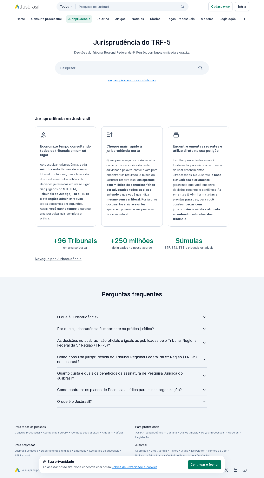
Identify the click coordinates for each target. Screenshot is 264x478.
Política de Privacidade (149, 455)
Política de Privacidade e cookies (134, 467)
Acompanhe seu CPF (55, 432)
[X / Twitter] (226, 470)
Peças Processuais (213, 432)
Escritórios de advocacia (104, 450)
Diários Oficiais (189, 432)
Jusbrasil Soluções (26, 450)
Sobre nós (141, 450)
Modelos (233, 432)
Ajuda (184, 450)
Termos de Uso (217, 450)
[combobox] (123, 6)
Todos (64, 6)
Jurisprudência (155, 432)
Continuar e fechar (205, 464)
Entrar (242, 6)
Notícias (119, 432)
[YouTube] (244, 470)
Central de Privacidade (180, 455)
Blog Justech (159, 450)
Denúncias (203, 455)
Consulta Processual (27, 432)
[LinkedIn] (235, 470)
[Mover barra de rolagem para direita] (244, 18)
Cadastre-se (220, 6)
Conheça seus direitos (85, 432)
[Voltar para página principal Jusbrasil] (27, 7)
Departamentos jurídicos (56, 450)
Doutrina (172, 432)
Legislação (142, 437)
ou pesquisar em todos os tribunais (132, 80)
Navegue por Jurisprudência (58, 259)
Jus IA (139, 432)
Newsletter (198, 450)
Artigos (106, 432)
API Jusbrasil (22, 455)
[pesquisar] (182, 6)
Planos (174, 450)
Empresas (80, 450)
